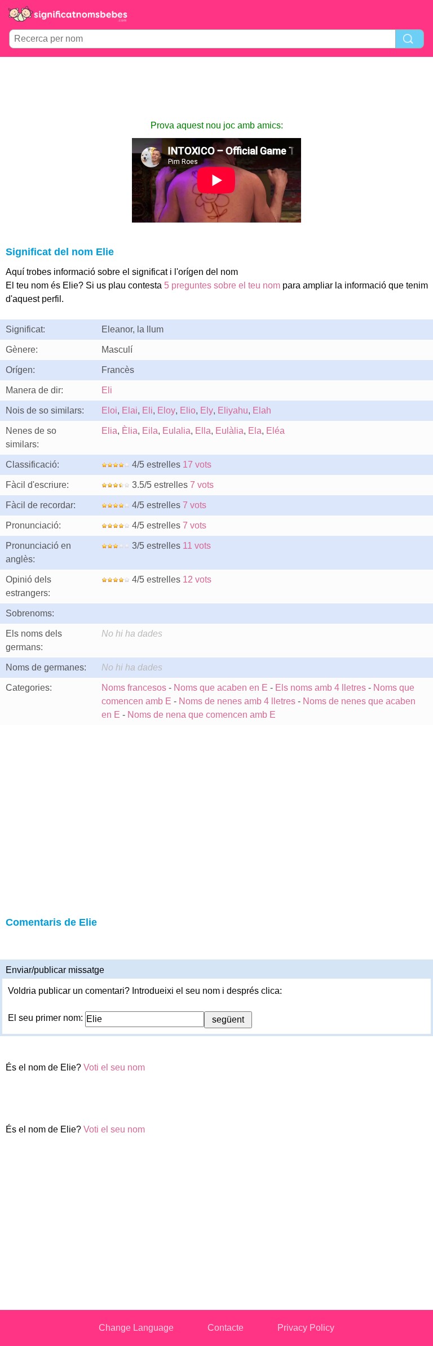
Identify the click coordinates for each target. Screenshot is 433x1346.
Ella (203, 431)
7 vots (202, 485)
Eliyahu (233, 410)
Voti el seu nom (114, 1067)
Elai (130, 410)
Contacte (225, 1327)
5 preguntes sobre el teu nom (222, 285)
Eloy (166, 410)
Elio (188, 410)
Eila (150, 431)
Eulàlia (229, 431)
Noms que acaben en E (221, 687)
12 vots (197, 579)
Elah (262, 410)
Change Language (136, 1327)
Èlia (130, 431)
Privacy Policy (305, 1327)
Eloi (109, 410)
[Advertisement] (216, 88)
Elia (109, 431)
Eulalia (176, 431)
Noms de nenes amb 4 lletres (237, 701)
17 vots (197, 464)
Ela (255, 431)
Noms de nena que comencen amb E (201, 714)
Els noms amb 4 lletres (320, 687)
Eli (106, 390)
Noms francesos (133, 687)
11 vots (197, 545)
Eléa (275, 431)
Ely (206, 410)
